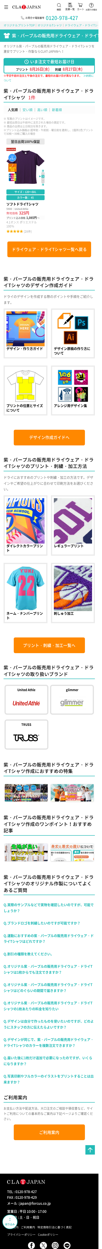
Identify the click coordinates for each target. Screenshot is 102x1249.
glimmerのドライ (72, 700)
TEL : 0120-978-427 (22, 1191)
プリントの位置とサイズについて (25, 390)
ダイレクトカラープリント (25, 525)
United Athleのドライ (26, 700)
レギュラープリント (73, 525)
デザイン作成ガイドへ (49, 437)
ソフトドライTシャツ (25, 186)
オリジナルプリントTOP (19, 25)
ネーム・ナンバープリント (25, 593)
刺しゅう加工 (73, 593)
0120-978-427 (62, 17)
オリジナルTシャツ (49, 25)
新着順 (57, 109)
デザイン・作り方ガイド (25, 333)
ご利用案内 (49, 1132)
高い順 (42, 109)
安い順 (27, 109)
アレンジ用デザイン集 (73, 390)
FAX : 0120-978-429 (22, 1197)
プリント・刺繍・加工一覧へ (49, 645)
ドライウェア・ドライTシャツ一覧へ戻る (49, 249)
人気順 (13, 109)
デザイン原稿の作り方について (73, 333)
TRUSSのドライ (26, 734)
